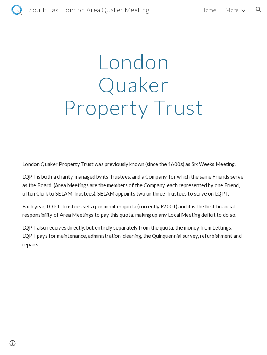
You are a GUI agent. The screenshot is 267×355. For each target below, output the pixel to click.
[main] (133, 84)
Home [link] (208, 10)
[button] (258, 9)
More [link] (232, 10)
